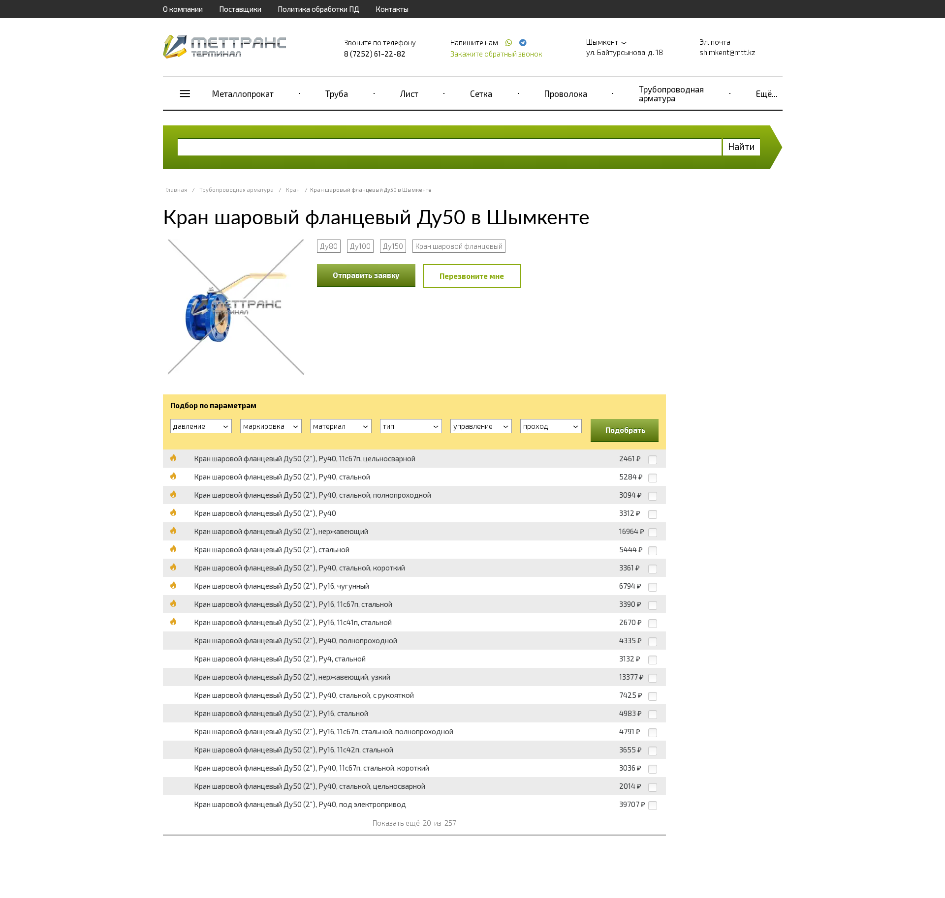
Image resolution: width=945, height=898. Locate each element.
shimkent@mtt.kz (727, 52)
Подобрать (625, 429)
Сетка (481, 93)
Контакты (392, 8)
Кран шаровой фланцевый (459, 245)
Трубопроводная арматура (671, 93)
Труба (336, 93)
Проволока (565, 93)
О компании (183, 8)
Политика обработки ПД (318, 8)
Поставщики (240, 8)
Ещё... (767, 93)
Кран (293, 189)
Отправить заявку (366, 274)
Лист (409, 93)
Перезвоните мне (472, 275)
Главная (176, 189)
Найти (741, 146)
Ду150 (393, 245)
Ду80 (329, 245)
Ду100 (360, 245)
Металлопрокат (243, 93)
